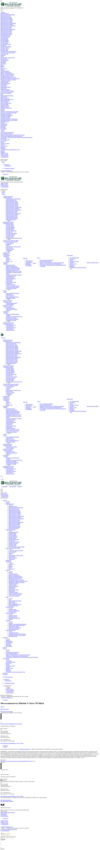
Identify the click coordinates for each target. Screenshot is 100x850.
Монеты (11, 572)
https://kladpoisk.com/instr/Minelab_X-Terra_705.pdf (12, 743)
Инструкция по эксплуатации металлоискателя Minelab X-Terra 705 (16, 761)
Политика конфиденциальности (9, 829)
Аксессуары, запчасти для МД (16, 550)
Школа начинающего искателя (8, 812)
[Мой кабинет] (1, 478)
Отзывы (5, 746)
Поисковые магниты (13, 632)
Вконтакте (5, 174)
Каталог (8, 502)
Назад (8, 501)
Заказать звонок (9, 692)
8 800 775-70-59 (4, 153)
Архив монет (4, 813)
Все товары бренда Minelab (7, 801)
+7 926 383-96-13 (4, 157)
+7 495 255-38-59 (4, 155)
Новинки (8, 640)
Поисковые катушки (13, 532)
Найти (2, 839)
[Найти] (2, 11)
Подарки (11, 622)
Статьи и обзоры (4, 816)
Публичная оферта (5, 830)
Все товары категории (6, 800)
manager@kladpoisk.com (7, 170)
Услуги (7, 651)
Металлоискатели (13, 506)
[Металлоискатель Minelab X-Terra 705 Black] (11, 723)
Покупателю (9, 661)
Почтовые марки (13, 609)
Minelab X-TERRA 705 (25, 749)
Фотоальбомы (4, 814)
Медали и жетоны (13, 615)
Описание (5, 745)
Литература (11, 564)
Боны (10, 599)
